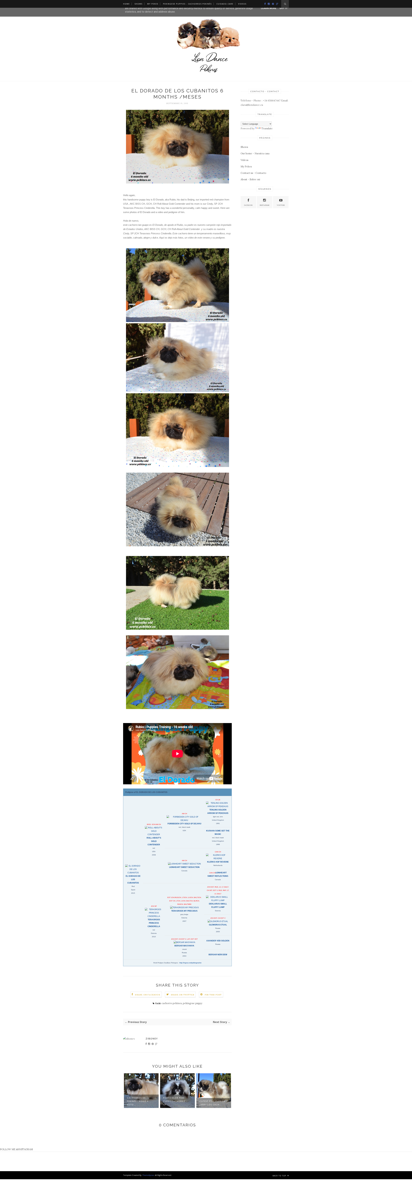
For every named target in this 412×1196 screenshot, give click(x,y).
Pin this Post (213, 994)
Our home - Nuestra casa (255, 153)
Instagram (264, 205)
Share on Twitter (182, 994)
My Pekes (152, 4)
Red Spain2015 (133, 889)
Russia (217, 944)
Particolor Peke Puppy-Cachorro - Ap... (139, 1101)
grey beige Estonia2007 (184, 917)
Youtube (281, 205)
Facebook (248, 205)
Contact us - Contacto (253, 172)
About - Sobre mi (250, 179)
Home (126, 4)
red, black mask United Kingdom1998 (218, 841)
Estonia (218, 911)
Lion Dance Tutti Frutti (211, 1103)
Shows (138, 4)
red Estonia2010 (154, 933)
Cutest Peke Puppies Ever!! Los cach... (176, 1103)
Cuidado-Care (224, 4)
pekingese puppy (192, 1003)
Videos (242, 4)
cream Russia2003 (184, 952)
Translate (267, 128)
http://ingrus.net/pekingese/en (190, 963)
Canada (184, 871)
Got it (284, 8)
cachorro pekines (172, 1003)
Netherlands (217, 865)
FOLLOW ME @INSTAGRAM (16, 1149)
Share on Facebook (147, 994)
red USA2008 (154, 851)
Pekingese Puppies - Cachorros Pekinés (187, 4)
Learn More (268, 8)
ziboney (152, 1038)
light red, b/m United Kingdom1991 (218, 820)
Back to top (280, 1175)
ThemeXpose (148, 1175)
